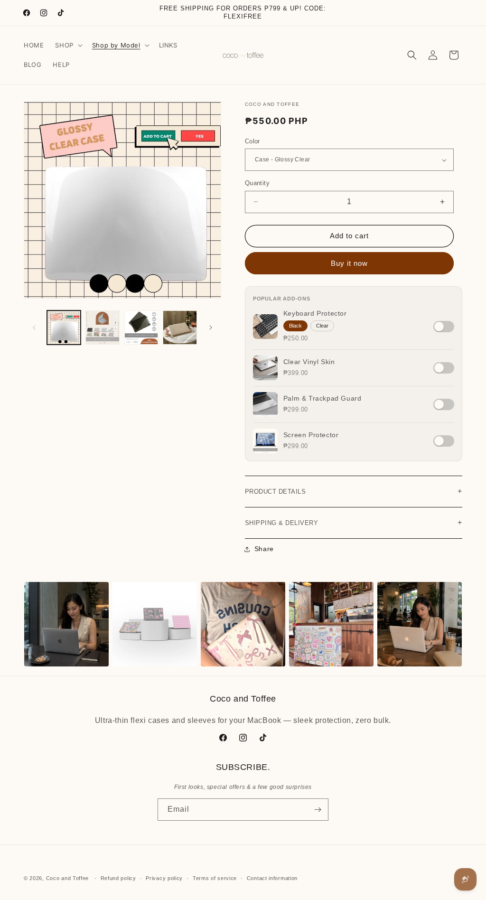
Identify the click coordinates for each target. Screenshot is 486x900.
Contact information (272, 878)
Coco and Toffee (67, 878)
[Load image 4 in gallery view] (179, 327)
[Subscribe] (317, 809)
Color (252, 141)
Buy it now (349, 263)
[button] (67, 45)
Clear (322, 325)
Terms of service (215, 878)
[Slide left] (34, 327)
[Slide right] (210, 327)
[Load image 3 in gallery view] (141, 327)
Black (295, 325)
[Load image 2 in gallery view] (102, 327)
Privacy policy (164, 878)
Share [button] (264, 549)
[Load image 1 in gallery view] (64, 327)
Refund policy (118, 878)
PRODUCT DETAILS (353, 491)
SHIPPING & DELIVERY (353, 522)
